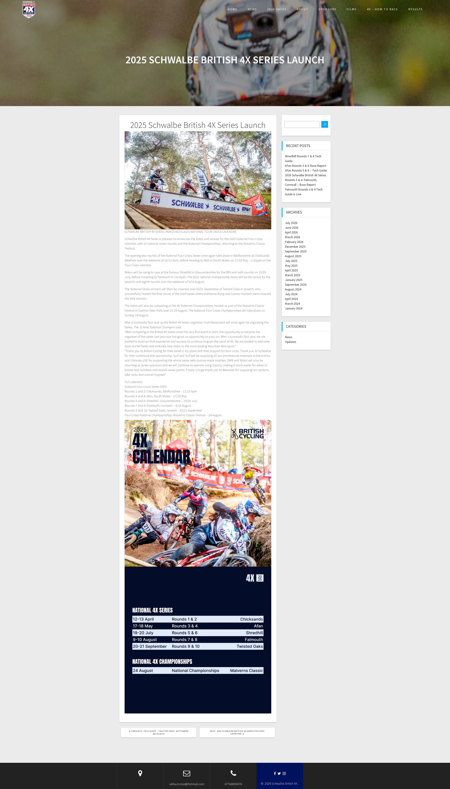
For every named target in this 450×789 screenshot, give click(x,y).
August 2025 (293, 256)
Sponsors (327, 9)
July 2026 (291, 223)
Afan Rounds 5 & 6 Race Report (305, 166)
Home (232, 9)
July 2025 (291, 261)
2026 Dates (277, 9)
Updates (290, 342)
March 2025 (292, 275)
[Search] (324, 124)
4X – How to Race (382, 9)
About (302, 9)
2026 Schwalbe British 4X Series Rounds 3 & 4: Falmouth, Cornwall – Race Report (305, 180)
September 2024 (295, 285)
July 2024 (291, 294)
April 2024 (291, 299)
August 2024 (293, 289)
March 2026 (292, 237)
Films (352, 9)
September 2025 (295, 251)
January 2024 (293, 308)
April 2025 (291, 270)
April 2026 (291, 232)
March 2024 (292, 304)
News (252, 9)
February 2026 (294, 242)
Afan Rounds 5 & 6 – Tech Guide (306, 170)
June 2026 (291, 228)
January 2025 (293, 280)
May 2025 (291, 266)
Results (415, 9)
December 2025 (295, 247)
